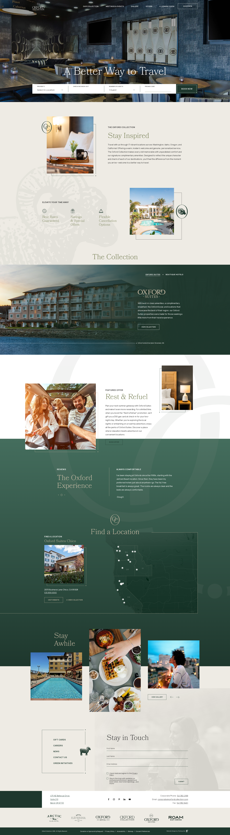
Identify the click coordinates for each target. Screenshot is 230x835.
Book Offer (114, 441)
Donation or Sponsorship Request (91, 831)
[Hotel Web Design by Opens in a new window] (177, 831)
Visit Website (53, 599)
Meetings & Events (115, 6)
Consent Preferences (143, 831)
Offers (149, 6)
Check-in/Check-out (81, 86)
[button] (58, 495)
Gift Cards (59, 739)
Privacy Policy (110, 831)
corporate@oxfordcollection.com (173, 799)
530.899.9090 (50, 592)
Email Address (112, 764)
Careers (58, 745)
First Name (111, 748)
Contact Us (60, 757)
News (56, 751)
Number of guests (116, 86)
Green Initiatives (63, 763)
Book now (186, 89)
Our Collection (91, 6)
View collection (75, 600)
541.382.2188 (182, 795)
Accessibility (121, 831)
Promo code (150, 86)
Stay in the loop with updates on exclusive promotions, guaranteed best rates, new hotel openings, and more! (123, 781)
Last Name (111, 756)
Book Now (187, 6)
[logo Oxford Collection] (38, 6)
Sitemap (130, 831)
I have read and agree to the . (123, 774)
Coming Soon (167, 6)
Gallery (134, 6)
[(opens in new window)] (54, 818)
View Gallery (157, 697)
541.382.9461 (182, 803)
